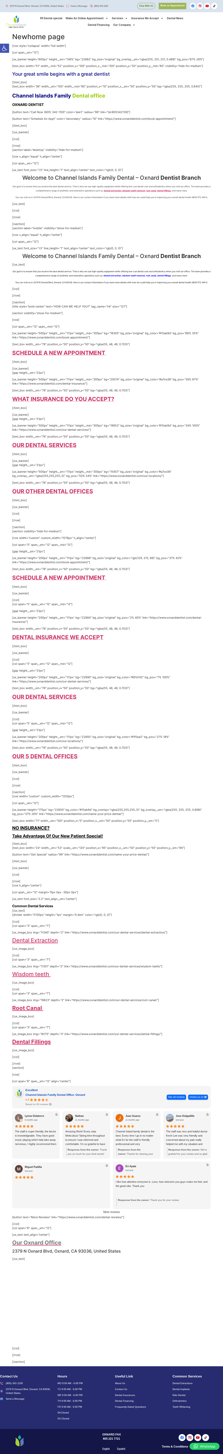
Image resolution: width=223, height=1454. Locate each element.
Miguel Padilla (33, 1166)
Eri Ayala (130, 1166)
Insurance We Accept (145, 18)
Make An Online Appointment (85, 18)
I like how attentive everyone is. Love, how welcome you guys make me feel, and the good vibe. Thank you (161, 1183)
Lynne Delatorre (34, 1115)
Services (117, 18)
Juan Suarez (133, 1115)
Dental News (175, 18)
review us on (196, 1097)
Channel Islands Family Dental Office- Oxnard (55, 1094)
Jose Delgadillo (185, 1115)
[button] (4, 48)
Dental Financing (99, 25)
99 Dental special (51, 18)
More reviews (111, 1212)
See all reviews (176, 1097)
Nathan (79, 1115)
